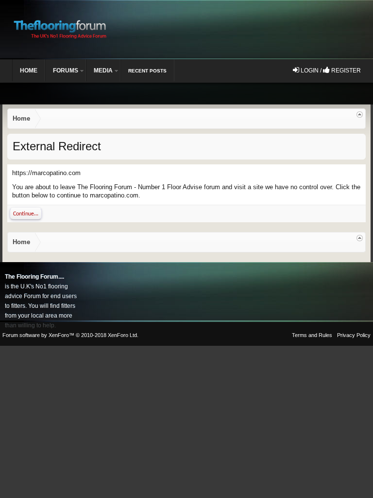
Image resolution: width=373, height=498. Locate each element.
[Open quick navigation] (359, 114)
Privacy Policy (354, 335)
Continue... (25, 214)
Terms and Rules (312, 335)
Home (28, 70)
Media (103, 70)
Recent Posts (147, 70)
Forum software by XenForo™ (70, 335)
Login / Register (330, 70)
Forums (65, 70)
